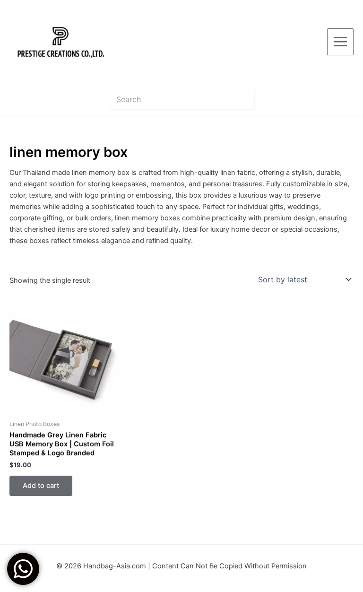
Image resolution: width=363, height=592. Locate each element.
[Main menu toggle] (340, 41)
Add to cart (41, 485)
